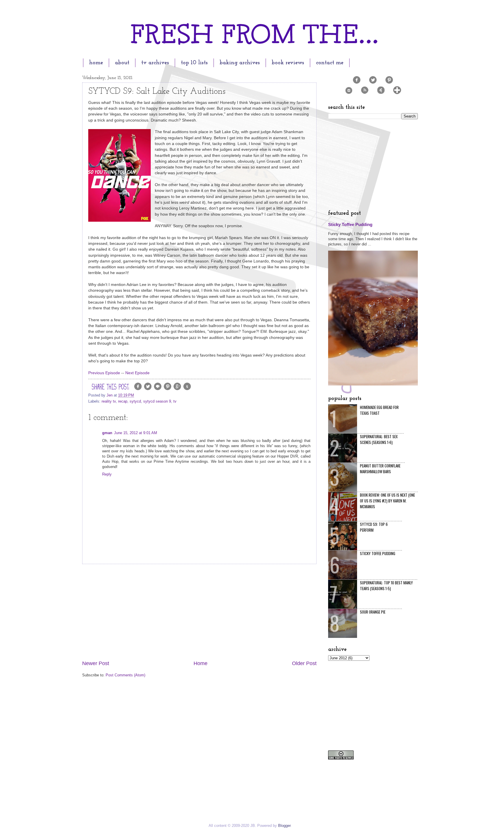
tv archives (155, 63)
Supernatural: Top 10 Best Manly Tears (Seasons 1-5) (386, 585)
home (96, 63)
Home (200, 663)
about (122, 63)
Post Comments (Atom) (125, 675)
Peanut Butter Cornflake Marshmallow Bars (380, 468)
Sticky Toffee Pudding (350, 224)
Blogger (284, 825)
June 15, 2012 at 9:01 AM (135, 433)
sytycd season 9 (157, 401)
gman (107, 433)
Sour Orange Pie (372, 612)
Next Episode (137, 373)
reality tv (109, 401)
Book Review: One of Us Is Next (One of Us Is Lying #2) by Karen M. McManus (387, 500)
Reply (107, 474)
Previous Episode (104, 373)
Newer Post (95, 663)
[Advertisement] (199, 612)
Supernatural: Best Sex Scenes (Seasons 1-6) (379, 439)
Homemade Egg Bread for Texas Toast (379, 410)
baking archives (240, 63)
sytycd (135, 401)
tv (175, 401)
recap (122, 401)
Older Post (304, 663)
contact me (329, 63)
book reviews (288, 63)
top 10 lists (194, 63)
